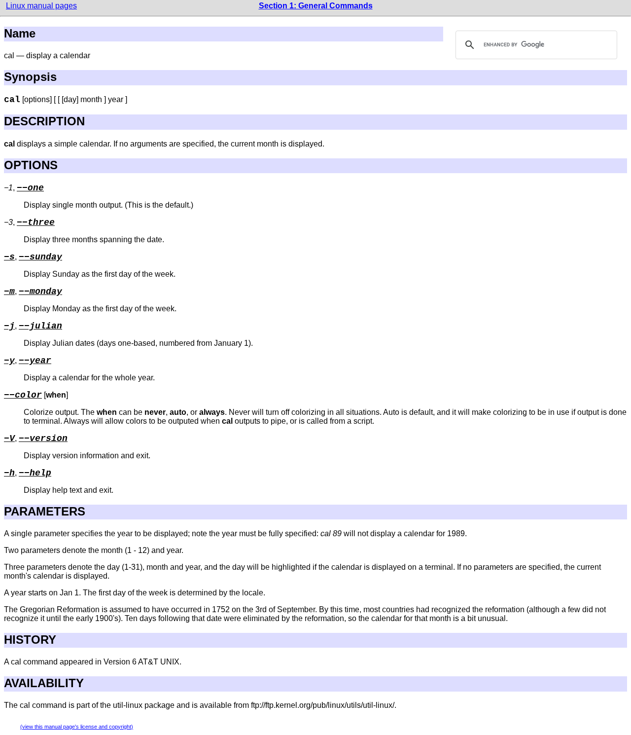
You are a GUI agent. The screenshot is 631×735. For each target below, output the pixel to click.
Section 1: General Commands (316, 5)
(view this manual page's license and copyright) (76, 727)
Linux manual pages (41, 5)
